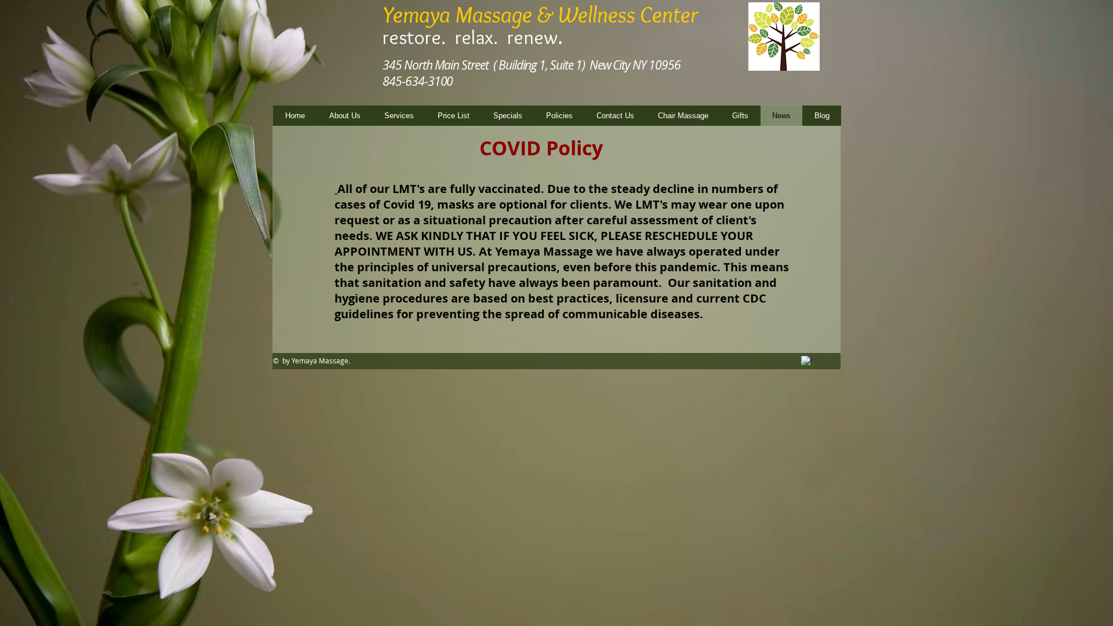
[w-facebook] (806, 361)
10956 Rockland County (764, 63)
